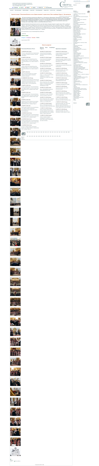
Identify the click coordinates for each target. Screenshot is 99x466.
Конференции (75, 46)
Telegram (23, 37)
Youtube (33, 37)
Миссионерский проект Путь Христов (79, 49)
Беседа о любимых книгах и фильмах (79, 19)
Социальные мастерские (77, 81)
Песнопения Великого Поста (28, 48)
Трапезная (75, 86)
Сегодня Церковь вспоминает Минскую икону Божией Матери (63, 66)
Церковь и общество (76, 93)
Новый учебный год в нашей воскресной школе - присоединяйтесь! (47, 70)
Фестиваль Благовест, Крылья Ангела (79, 88)
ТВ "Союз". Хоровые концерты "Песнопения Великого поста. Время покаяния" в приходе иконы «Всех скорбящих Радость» (30, 127)
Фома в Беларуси (76, 90)
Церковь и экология (76, 95)
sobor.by (24, 33)
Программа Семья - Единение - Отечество (80, 69)
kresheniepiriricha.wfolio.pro (38, 31)
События (32, 10)
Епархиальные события (77, 36)
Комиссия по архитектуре (77, 45)
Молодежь (59, 10)
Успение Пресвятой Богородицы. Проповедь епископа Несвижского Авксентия (46, 54)
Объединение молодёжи (77, 58)
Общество (46, 10)
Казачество (75, 43)
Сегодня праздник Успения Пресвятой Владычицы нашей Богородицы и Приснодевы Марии (62, 54)
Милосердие (25, 10)
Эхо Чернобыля (76, 98)
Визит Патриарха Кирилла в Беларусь (79, 29)
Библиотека (75, 21)
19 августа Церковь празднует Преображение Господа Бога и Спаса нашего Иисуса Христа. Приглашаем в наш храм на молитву (46, 118)
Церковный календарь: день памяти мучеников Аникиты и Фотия (62, 70)
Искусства (52, 10)
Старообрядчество (76, 83)
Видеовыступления (76, 26)
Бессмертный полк (76, 20)
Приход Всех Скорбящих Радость (47, 48)
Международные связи (77, 48)
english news (75, 14)
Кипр (74, 44)
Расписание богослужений (77, 72)
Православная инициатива (78, 66)
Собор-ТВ (75, 79)
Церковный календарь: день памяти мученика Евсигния (62, 88)
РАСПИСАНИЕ (49, 7)
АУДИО (33, 7)
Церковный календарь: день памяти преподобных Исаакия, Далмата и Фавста (63, 111)
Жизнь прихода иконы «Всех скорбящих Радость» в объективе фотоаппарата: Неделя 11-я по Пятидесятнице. (47, 100)
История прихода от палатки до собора (80, 42)
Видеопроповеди (76, 27)
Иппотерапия (75, 40)
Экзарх (11, 10)
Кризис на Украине (76, 47)
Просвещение (39, 10)
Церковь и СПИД (76, 94)
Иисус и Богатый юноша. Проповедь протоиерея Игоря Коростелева (46, 66)
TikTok (37, 37)
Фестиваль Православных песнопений (80, 89)
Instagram (28, 37)
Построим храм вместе (77, 64)
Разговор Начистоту (76, 71)
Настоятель (75, 52)
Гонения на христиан (77, 34)
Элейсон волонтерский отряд (78, 97)
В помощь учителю (76, 25)
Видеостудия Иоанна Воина (78, 28)
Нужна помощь (76, 56)
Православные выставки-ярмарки (79, 67)
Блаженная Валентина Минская (78, 22)
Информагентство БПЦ (77, 39)
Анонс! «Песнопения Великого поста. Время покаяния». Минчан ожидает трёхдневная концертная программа (29, 74)
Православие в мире (77, 65)
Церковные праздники (61, 48)
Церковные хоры (76, 92)
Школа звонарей (76, 96)
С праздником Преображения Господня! (62, 84)
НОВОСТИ (40, 7)
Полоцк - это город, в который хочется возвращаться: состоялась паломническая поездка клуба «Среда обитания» (46, 76)
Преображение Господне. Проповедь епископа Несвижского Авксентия (46, 95)
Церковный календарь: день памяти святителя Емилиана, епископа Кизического (63, 75)
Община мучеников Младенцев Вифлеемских (81, 57)
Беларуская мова (76, 18)
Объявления (75, 59)
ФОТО (22, 7)
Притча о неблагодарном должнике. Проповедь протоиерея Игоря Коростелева (47, 105)
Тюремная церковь (76, 87)
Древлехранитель (76, 35)
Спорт (74, 82)
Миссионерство (76, 50)
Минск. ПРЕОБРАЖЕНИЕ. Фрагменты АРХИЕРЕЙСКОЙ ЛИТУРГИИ (46, 90)
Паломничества (76, 60)
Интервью (75, 38)
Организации (18, 10)
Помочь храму (24, 35)
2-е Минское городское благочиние (79, 13)
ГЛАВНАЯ (16, 7)
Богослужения (75, 23)
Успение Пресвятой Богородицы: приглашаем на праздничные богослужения (45, 60)
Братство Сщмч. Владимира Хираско (79, 24)
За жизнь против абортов (77, 37)
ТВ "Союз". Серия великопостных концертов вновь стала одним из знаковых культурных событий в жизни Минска (30, 54)
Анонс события (76, 15)
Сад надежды (75, 73)
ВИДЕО (27, 7)
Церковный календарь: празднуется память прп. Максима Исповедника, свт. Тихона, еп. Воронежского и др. (63, 60)
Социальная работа (76, 80)
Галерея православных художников (79, 33)
